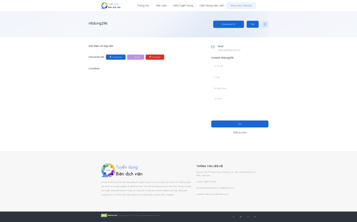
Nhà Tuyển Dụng (183, 5)
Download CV (228, 24)
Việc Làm (161, 5)
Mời (252, 24)
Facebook (117, 57)
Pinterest (156, 57)
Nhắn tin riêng (239, 132)
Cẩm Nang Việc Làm (212, 5)
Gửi (239, 124)
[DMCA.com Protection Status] (109, 215)
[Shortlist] (264, 24)
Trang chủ (143, 5)
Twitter (137, 57)
